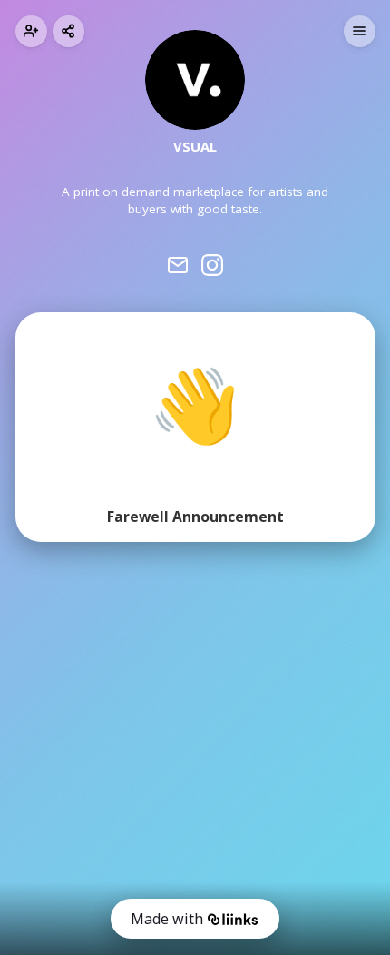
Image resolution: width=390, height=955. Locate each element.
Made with (167, 919)
